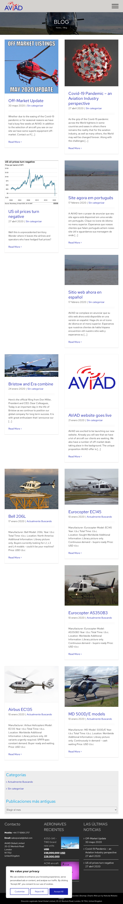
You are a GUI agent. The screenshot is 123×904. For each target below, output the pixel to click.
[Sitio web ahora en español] (91, 270)
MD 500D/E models (86, 714)
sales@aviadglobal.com (21, 838)
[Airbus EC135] (31, 684)
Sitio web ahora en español (85, 294)
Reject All (39, 891)
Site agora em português (90, 197)
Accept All (58, 891)
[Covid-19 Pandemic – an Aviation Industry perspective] (91, 63)
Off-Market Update (26, 100)
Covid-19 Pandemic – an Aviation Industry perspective (90, 98)
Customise (20, 891)
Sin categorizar (35, 105)
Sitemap (83, 896)
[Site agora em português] (91, 175)
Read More (14, 141)
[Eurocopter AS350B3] (91, 585)
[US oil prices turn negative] (31, 182)
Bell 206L (17, 516)
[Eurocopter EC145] (91, 487)
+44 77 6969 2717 (21, 832)
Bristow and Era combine (30, 384)
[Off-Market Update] (31, 66)
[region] (39, 882)
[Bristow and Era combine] (31, 365)
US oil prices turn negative (23, 214)
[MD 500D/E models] (91, 686)
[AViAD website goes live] (91, 381)
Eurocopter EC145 (84, 511)
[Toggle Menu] (115, 6)
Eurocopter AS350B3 (88, 612)
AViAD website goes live (90, 415)
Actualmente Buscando (39, 521)
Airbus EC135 (20, 709)
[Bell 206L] (31, 489)
